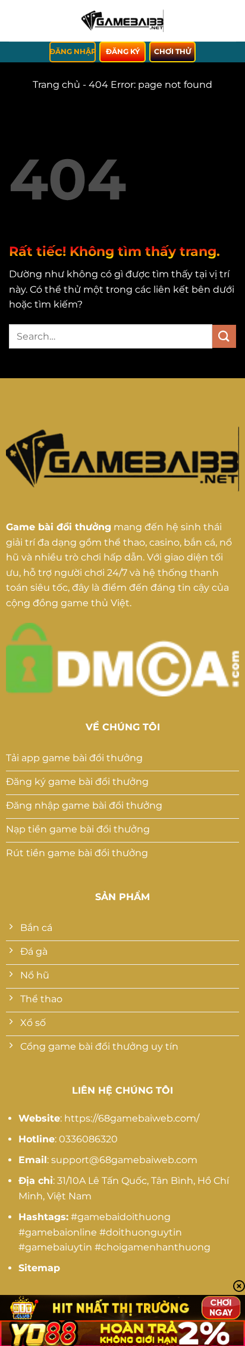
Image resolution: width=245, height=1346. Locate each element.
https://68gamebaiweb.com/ (131, 1118)
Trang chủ (56, 84)
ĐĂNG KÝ (123, 51)
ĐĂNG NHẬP (72, 51)
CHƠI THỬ (172, 51)
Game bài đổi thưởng (58, 527)
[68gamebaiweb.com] (122, 21)
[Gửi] (224, 336)
